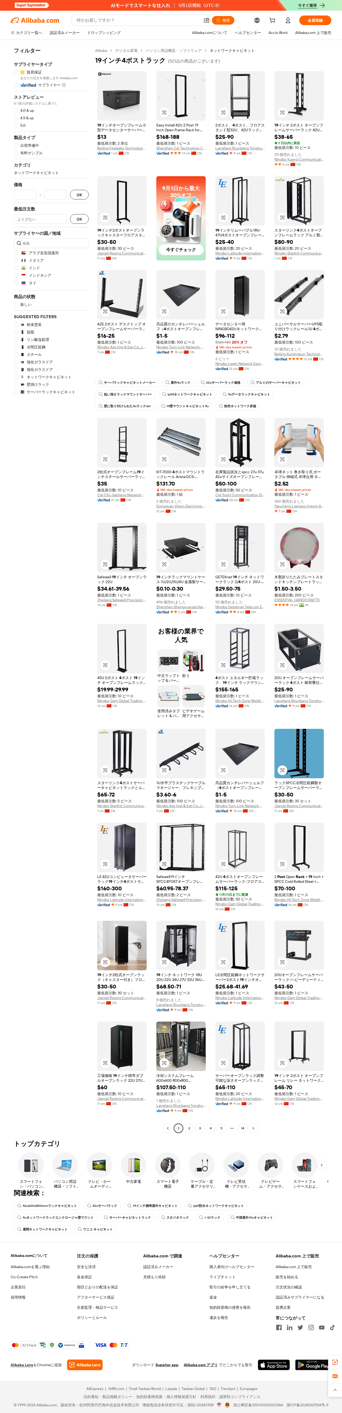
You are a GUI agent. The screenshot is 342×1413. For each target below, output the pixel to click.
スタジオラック (177, 1217)
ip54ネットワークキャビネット (190, 394)
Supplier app (167, 1365)
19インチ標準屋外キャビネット (155, 1206)
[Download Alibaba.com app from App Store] (274, 1365)
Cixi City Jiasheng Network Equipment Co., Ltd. (122, 495)
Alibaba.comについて (29, 1255)
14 (242, 1128)
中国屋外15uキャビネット (254, 1217)
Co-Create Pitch (24, 1277)
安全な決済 (86, 1267)
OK (79, 194)
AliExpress (94, 1389)
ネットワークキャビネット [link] (232, 50)
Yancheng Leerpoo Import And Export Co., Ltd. (299, 506)
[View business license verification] (219, 1405)
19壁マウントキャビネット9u (187, 406)
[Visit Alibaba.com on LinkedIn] (289, 1327)
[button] (206, 20)
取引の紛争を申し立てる (230, 1287)
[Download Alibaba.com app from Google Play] (313, 1365)
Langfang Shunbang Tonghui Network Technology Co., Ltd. (240, 148)
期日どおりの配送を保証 (97, 1287)
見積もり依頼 (154, 1277)
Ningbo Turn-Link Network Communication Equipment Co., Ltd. (181, 347)
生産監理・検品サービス (97, 1307)
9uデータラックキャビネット (249, 394)
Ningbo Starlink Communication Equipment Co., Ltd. (299, 253)
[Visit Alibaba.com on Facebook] (279, 1327)
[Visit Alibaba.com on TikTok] (332, 1327)
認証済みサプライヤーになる (300, 1297)
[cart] (273, 21)
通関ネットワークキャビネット (45, 1229)
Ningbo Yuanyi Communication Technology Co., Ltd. (299, 159)
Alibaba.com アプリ (201, 1365)
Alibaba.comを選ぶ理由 (30, 1267)
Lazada (171, 1389)
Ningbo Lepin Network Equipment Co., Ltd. (240, 363)
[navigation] (51, 590)
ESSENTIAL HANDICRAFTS (297, 600)
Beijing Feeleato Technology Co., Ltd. (122, 148)
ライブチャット (222, 1277)
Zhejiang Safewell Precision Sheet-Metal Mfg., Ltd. (122, 600)
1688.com (116, 1389)
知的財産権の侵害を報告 (230, 1307)
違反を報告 (218, 1317)
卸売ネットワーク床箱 (240, 406)
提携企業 (283, 1307)
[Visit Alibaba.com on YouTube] (321, 1327)
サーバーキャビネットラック (130, 1217)
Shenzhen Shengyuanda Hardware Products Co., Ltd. (181, 607)
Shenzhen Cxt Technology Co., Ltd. (181, 148)
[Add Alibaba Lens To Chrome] (85, 1365)
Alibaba (101, 50)
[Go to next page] (253, 1128)
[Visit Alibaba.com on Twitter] (300, 1327)
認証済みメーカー (158, 1267)
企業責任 (18, 1287)
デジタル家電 (126, 50)
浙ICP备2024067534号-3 (307, 1405)
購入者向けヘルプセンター (231, 1267)
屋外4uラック (181, 382)
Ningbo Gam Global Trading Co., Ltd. (122, 701)
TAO (212, 1389)
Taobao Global (193, 1389)
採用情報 (18, 1297)
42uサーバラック (104, 1206)
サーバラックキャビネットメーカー (129, 382)
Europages (249, 1389)
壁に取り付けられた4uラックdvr (127, 406)
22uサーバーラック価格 (223, 382)
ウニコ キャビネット (98, 1229)
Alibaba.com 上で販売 (294, 1267)
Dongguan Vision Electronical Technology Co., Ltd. (181, 506)
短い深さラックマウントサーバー (128, 394)
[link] (335, 1362)
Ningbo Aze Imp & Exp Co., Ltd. (122, 347)
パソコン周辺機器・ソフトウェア (174, 50)
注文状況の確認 (289, 1287)
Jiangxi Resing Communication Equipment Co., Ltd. (122, 253)
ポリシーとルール (92, 1317)
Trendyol (228, 1389)
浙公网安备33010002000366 (258, 1405)
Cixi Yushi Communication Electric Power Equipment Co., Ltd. (240, 495)
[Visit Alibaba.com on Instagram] (311, 1327)
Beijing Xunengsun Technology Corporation (299, 354)
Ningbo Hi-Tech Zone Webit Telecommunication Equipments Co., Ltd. (240, 701)
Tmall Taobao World (145, 1389)
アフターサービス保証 (95, 1297)
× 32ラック (212, 1217)
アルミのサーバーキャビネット (278, 382)
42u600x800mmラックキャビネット (50, 1206)
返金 (213, 1297)
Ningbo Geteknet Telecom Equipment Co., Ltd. (240, 607)
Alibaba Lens (22, 1365)
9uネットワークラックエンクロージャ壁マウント (58, 1217)
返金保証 (84, 1277)
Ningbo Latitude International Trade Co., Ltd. (240, 253)
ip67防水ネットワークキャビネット (218, 1206)
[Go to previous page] (168, 1128)
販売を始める (287, 1277)
